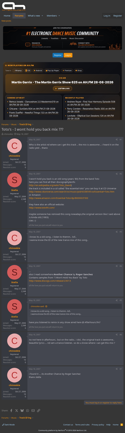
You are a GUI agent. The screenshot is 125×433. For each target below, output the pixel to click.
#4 (121, 266)
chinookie (8, 134)
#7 (121, 369)
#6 (121, 334)
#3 (121, 231)
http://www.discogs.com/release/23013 (50, 280)
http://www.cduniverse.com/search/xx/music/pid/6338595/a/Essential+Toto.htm (71, 191)
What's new (34, 15)
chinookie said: (37, 306)
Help (108, 424)
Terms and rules (82, 424)
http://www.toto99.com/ (42, 207)
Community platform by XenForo (62, 430)
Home (7, 15)
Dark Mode (9, 424)
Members (52, 15)
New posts (6, 20)
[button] (42, 15)
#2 (121, 173)
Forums (19, 15)
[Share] (117, 139)
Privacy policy (98, 424)
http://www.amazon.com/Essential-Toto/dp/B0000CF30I (58, 197)
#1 (121, 139)
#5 (121, 300)
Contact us (68, 424)
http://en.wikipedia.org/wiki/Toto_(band (50, 185)
